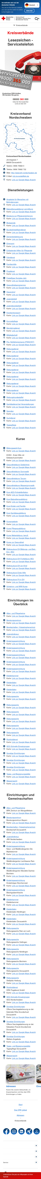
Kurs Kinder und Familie (15, 506)
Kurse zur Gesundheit (15, 542)
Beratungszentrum (13, 620)
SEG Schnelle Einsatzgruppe (18, 746)
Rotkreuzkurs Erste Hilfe (16, 572)
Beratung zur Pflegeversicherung (19, 216)
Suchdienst (10, 418)
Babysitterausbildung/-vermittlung (19, 209)
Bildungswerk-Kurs (13, 448)
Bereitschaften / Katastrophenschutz (20, 627)
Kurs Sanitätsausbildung (16, 513)
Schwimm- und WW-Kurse (16, 586)
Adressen (11, 1086)
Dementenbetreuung (14, 236)
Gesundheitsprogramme (16, 285)
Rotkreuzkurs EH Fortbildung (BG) (20, 558)
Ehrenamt (10, 243)
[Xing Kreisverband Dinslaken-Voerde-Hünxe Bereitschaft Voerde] (29, 1131)
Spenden (10, 411)
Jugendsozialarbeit (13, 305)
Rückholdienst (12, 739)
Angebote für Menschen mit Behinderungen (17, 200)
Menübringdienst (13, 328)
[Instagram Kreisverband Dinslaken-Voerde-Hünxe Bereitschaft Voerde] (14, 1131)
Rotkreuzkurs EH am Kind (16, 565)
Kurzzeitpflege (12, 321)
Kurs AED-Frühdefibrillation (17, 492)
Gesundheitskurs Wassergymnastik (20, 485)
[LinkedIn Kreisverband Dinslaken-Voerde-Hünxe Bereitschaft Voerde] (21, 1131)
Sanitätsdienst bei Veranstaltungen (20, 404)
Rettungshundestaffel (14, 397)
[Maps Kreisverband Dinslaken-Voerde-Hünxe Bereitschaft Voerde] (36, 1131)
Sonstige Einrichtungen (15, 753)
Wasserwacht (11, 781)
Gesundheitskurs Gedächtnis (17, 464)
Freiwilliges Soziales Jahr (16, 278)
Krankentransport (13, 312)
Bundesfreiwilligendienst (16, 229)
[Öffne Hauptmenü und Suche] (37, 18)
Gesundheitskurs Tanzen (16, 478)
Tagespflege (11, 425)
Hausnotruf (10, 292)
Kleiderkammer (12, 675)
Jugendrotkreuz (12, 634)
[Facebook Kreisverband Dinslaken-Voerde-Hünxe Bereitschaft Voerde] (6, 1131)
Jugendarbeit (11, 299)
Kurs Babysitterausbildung (16, 499)
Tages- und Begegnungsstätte (18, 774)
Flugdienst (10, 271)
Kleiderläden (11, 682)
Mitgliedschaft (11, 335)
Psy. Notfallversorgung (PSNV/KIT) (20, 342)
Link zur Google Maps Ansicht (24, 179)
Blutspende (10, 223)
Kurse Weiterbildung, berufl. (17, 535)
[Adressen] (20, 1073)
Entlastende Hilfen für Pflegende (19, 250)
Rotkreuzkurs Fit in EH (15, 579)
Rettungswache (12, 696)
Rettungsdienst (12, 349)
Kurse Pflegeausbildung (15, 528)
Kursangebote (12, 521)
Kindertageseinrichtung (15, 641)
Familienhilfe (11, 264)
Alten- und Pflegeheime (15, 613)
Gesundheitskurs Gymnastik (17, 471)
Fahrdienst (10, 257)
